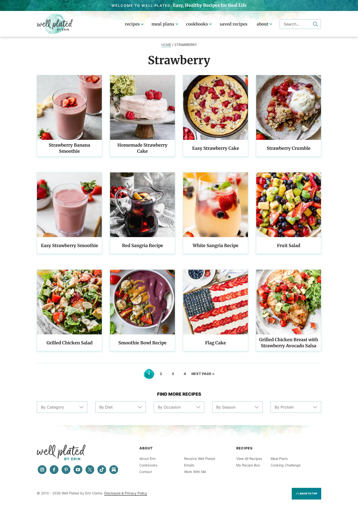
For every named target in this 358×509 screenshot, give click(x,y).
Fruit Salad (288, 245)
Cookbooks (197, 24)
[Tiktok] (101, 469)
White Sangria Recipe (215, 245)
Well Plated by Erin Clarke (55, 24)
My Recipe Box (248, 465)
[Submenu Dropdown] (177, 24)
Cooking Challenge (286, 465)
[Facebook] (54, 469)
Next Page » (203, 375)
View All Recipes (249, 458)
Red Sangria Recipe (142, 245)
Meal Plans (162, 24)
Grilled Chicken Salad (70, 343)
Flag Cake (215, 343)
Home (166, 45)
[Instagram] (42, 469)
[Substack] (113, 469)
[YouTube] (78, 469)
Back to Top (308, 493)
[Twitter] (89, 469)
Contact (145, 472)
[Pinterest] (66, 469)
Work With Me (195, 472)
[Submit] (315, 24)
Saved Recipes (233, 24)
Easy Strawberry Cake (215, 148)
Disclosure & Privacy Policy (125, 493)
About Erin (147, 458)
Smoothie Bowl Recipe (142, 343)
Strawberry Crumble (289, 148)
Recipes (132, 24)
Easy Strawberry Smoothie (69, 245)
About (262, 24)
